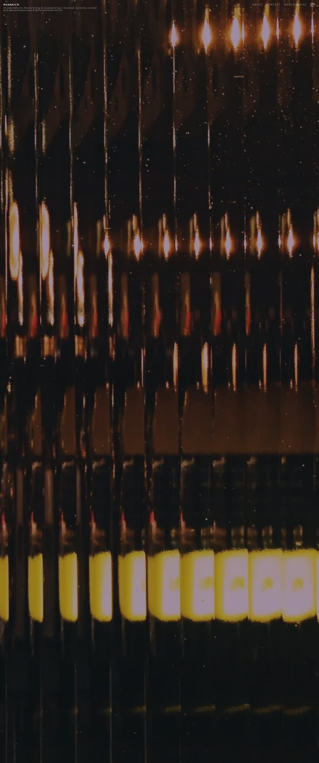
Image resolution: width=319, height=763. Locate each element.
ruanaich (11, 4)
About (257, 4)
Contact (273, 4)
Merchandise (295, 4)
